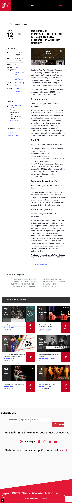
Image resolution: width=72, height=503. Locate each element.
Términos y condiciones (31, 498)
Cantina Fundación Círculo (47, 384)
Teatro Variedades (10, 327)
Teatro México (9, 387)
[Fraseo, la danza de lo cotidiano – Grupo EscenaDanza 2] (53, 314)
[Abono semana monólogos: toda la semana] (53, 343)
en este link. (59, 257)
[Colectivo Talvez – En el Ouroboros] (18, 373)
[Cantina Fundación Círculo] (53, 373)
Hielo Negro (7, 325)
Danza (17, 67)
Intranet (44, 498)
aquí (64, 450)
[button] (47, 5)
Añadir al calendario (41, 264)
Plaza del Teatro (9, 359)
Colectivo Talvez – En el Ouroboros (14, 384)
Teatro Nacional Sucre (47, 359)
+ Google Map (15, 120)
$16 (19, 34)
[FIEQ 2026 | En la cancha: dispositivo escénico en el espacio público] (18, 343)
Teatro (20, 79)
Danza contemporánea (19, 72)
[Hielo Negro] (18, 314)
